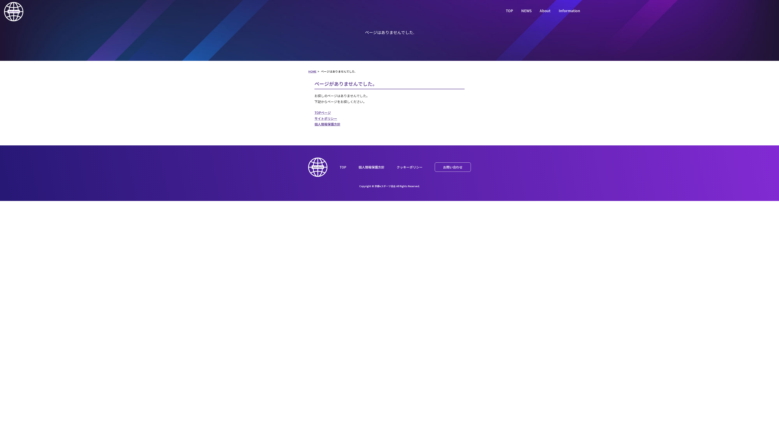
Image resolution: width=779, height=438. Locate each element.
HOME (312, 71)
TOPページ (322, 112)
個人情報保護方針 (327, 124)
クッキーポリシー (410, 167)
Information (569, 10)
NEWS (526, 10)
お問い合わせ (453, 167)
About (545, 10)
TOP (509, 10)
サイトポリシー (325, 118)
